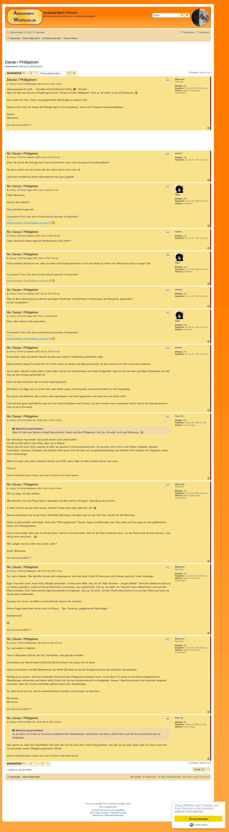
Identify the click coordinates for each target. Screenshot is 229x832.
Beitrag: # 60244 (16, 84)
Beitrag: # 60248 (16, 236)
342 (184, 86)
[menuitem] (27, 32)
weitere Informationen (189, 811)
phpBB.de (120, 810)
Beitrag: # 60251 (16, 294)
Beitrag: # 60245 (16, 157)
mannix (178, 153)
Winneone (24, 66)
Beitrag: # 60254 (16, 420)
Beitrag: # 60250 (16, 258)
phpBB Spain (111, 807)
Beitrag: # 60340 (16, 488)
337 (184, 420)
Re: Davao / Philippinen (22, 153)
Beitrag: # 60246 (16, 190)
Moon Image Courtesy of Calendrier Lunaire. (108, 813)
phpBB (98, 804)
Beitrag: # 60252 (16, 316)
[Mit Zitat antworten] (167, 80)
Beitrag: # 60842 (16, 571)
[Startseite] (24, 17)
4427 (185, 199)
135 (184, 157)
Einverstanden (198, 818)
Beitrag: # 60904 (16, 643)
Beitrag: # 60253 (16, 351)
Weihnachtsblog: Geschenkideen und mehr (28, 223)
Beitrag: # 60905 (16, 722)
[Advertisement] (70, 140)
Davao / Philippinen (22, 62)
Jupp (177, 194)
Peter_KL (179, 416)
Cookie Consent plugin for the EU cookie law (199, 825)
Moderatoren (36, 66)
